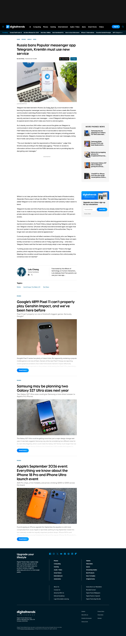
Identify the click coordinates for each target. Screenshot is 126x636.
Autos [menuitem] (84, 27)
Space (88, 567)
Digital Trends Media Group (27, 628)
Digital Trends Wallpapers (93, 593)
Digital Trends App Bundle (93, 599)
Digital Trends (12, 29)
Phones (56, 561)
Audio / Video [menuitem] (75, 27)
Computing (57, 564)
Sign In (116, 27)
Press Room (100, 614)
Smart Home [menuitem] (92, 27)
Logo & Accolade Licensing (61, 599)
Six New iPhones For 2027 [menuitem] (31, 33)
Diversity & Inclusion (86, 618)
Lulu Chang (21, 59)
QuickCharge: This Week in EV (31, 287)
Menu (3, 26)
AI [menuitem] (30, 27)
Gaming (56, 567)
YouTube (61, 554)
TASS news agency (45, 146)
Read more (23, 370)
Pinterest (68, 554)
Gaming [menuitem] (53, 27)
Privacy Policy (87, 213)
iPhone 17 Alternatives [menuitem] (87, 33)
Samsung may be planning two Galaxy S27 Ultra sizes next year (98, 133)
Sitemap (100, 618)
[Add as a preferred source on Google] (64, 58)
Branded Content (91, 590)
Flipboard (76, 554)
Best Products (90, 573)
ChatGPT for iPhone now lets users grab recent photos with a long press (98, 176)
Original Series (90, 579)
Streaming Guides (91, 570)
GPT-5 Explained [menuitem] (118, 33)
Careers (83, 611)
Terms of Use (84, 621)
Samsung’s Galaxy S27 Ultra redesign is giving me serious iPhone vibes (98, 165)
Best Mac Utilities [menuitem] (46, 33)
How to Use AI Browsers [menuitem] (72, 33)
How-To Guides (90, 576)
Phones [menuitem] (45, 27)
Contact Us (57, 590)
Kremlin (57, 236)
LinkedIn (72, 554)
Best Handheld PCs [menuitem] (58, 33)
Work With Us (84, 614)
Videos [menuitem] (101, 27)
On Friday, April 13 (49, 108)
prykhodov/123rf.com (22, 103)
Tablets (88, 561)
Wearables (89, 564)
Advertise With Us (59, 593)
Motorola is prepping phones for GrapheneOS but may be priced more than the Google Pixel (98, 155)
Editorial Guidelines (59, 596)
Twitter (57, 554)
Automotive (57, 579)
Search (123, 26)
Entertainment (58, 576)
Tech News (46, 287)
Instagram (54, 554)
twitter (32, 274)
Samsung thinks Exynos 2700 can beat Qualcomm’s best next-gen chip (97, 144)
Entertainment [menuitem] (63, 27)
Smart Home (57, 573)
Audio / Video (58, 570)
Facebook (50, 554)
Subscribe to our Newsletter (94, 587)
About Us (56, 587)
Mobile (19, 287)
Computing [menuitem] (37, 27)
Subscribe (102, 209)
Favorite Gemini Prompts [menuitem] (103, 33)
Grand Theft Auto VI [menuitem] (16, 33)
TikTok (65, 554)
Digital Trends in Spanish (93, 596)
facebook (28, 274)
